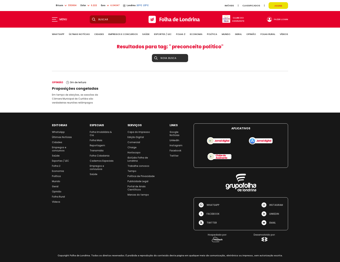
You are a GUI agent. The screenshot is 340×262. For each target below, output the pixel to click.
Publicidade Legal (138, 181)
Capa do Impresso (139, 132)
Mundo (56, 181)
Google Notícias (174, 133)
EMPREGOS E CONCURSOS (123, 34)
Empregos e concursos (59, 149)
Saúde (56, 155)
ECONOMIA (196, 34)
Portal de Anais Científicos (137, 188)
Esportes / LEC (60, 160)
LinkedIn (174, 140)
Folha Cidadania (99, 155)
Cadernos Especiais (102, 160)
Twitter (174, 155)
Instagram (176, 145)
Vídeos (56, 201)
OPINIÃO (251, 34)
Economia (58, 171)
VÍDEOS (284, 34)
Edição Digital (136, 137)
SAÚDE (146, 34)
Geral (55, 186)
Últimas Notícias (62, 137)
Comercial (134, 142)
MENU (63, 19)
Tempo (132, 171)
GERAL (238, 34)
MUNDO (226, 34)
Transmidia (96, 150)
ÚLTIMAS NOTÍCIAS (79, 34)
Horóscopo (134, 152)
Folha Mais (96, 140)
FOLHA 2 (180, 34)
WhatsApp (58, 132)
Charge (132, 147)
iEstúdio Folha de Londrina (138, 159)
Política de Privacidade (141, 176)
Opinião (56, 191)
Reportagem (97, 145)
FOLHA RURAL (268, 34)
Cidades (57, 142)
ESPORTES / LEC (163, 34)
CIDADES (99, 34)
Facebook (175, 150)
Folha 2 (56, 166)
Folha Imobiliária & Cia (101, 133)
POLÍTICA (212, 34)
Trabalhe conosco (138, 166)
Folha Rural (58, 196)
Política (56, 176)
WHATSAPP (58, 34)
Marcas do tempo (138, 194)
